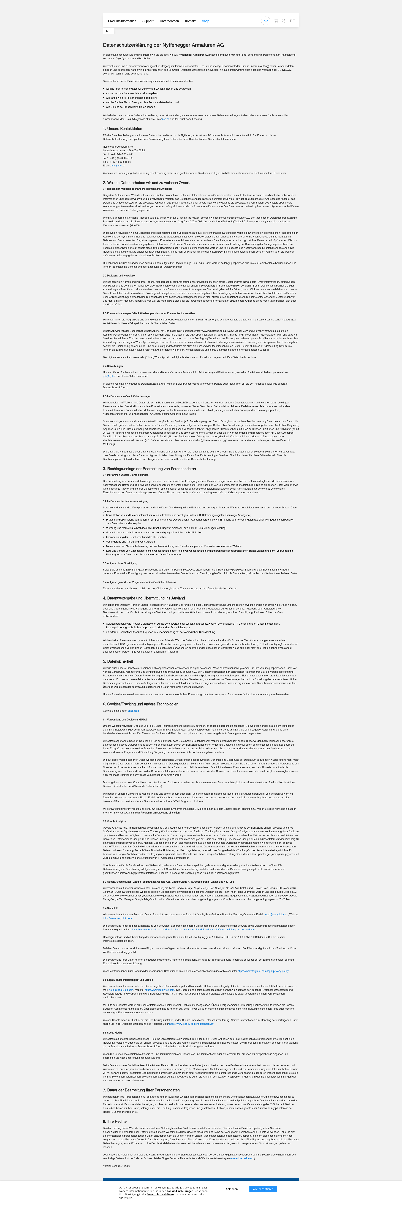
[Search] (265, 21)
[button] (284, 20)
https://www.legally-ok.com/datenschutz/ (191, 1024)
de (292, 20)
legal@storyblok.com (276, 914)
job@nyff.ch (109, 376)
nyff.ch (165, 119)
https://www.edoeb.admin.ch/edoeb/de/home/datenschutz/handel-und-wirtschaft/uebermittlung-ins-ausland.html (193, 929)
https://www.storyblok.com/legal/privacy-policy (263, 971)
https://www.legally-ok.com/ (160, 990)
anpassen (133, 710)
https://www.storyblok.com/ (117, 918)
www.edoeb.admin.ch (242, 1158)
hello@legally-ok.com (121, 990)
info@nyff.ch (118, 165)
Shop (205, 21)
